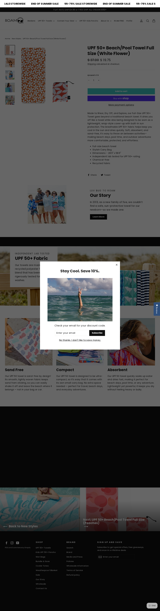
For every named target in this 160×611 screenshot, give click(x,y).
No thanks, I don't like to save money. (80, 340)
